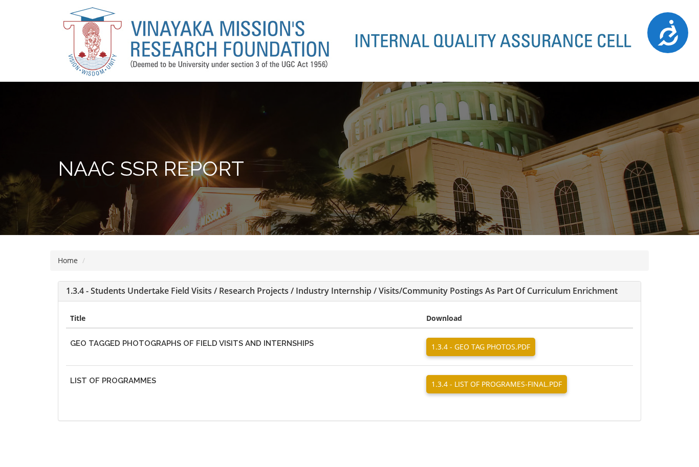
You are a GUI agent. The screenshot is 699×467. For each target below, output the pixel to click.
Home (68, 260)
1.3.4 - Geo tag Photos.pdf (480, 347)
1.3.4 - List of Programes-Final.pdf (496, 384)
